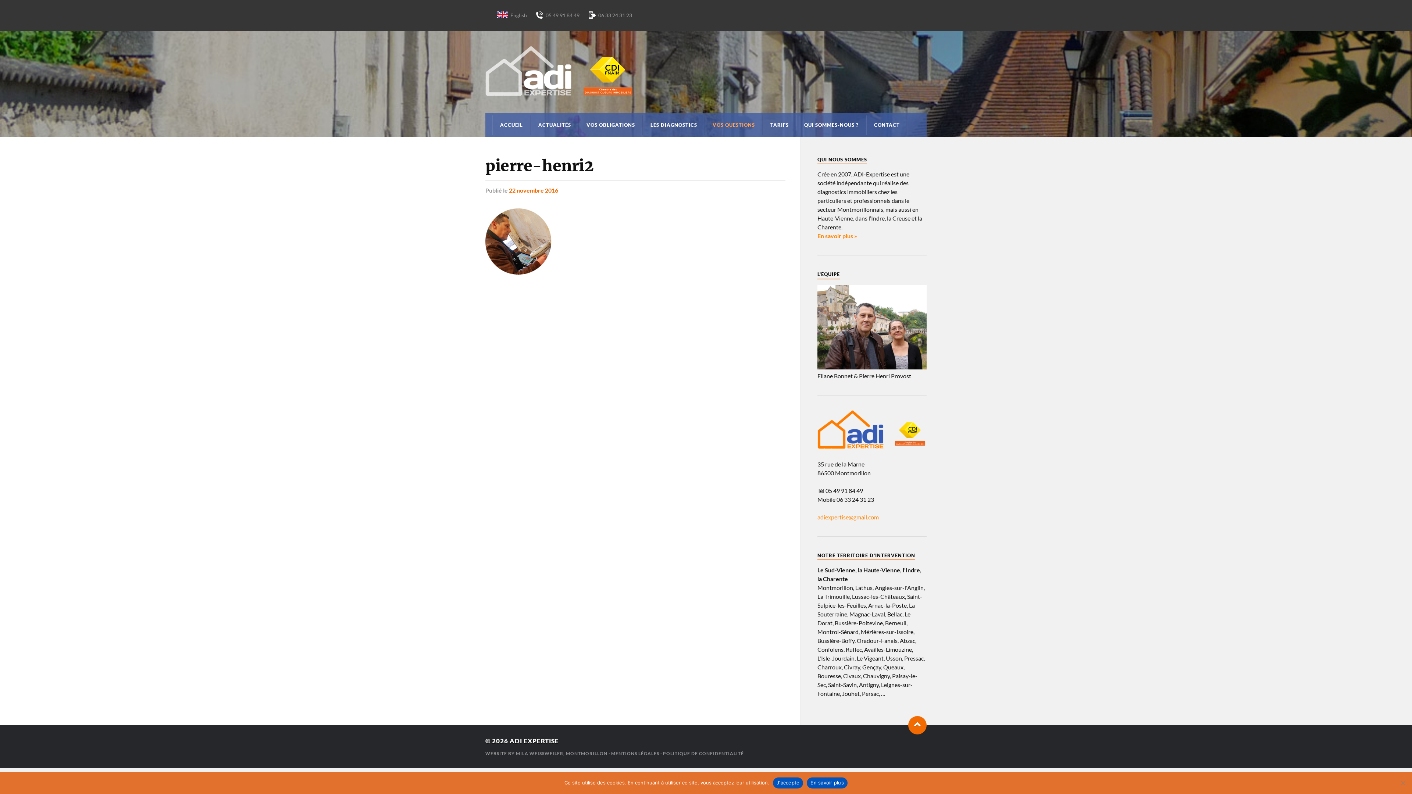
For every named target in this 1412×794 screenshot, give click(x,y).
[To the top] (917, 725)
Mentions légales (635, 753)
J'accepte (788, 783)
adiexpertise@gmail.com (848, 517)
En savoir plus (827, 783)
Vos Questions (734, 125)
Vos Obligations (610, 125)
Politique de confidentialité (703, 753)
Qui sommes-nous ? (831, 125)
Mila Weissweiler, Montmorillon (561, 753)
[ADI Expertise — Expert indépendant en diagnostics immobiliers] (706, 71)
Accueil (511, 125)
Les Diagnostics (673, 125)
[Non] (1402, 783)
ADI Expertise (534, 741)
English (518, 15)
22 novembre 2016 (533, 190)
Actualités (554, 125)
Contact (887, 125)
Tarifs (779, 125)
